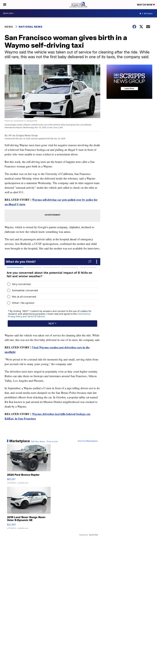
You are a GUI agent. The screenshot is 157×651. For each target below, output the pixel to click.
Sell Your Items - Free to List (44, 441)
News (9, 26)
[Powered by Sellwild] (93, 535)
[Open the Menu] (4, 4)
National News (30, 26)
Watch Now (145, 4)
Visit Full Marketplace (88, 441)
